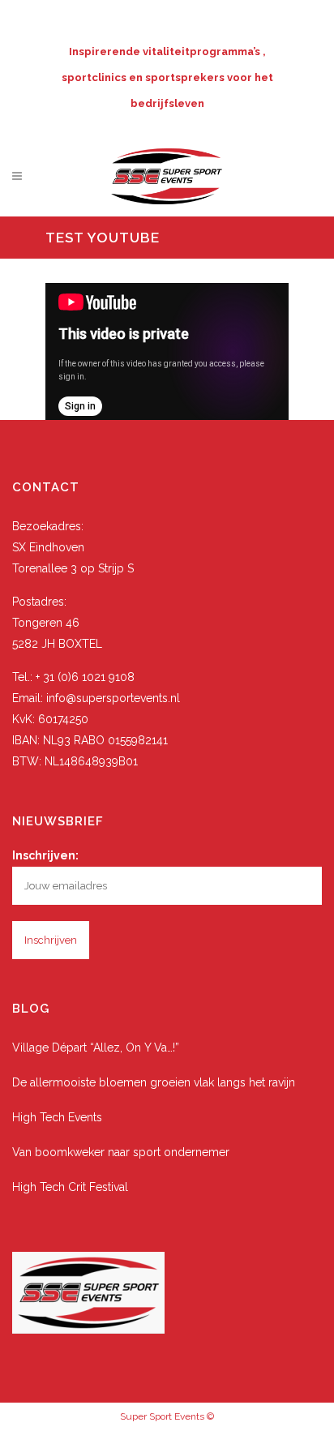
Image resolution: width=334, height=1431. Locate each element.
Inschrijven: (45, 855)
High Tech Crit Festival (70, 1186)
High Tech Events (57, 1117)
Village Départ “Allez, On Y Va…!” (95, 1047)
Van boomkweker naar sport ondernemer (120, 1152)
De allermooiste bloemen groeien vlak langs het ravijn (153, 1082)
